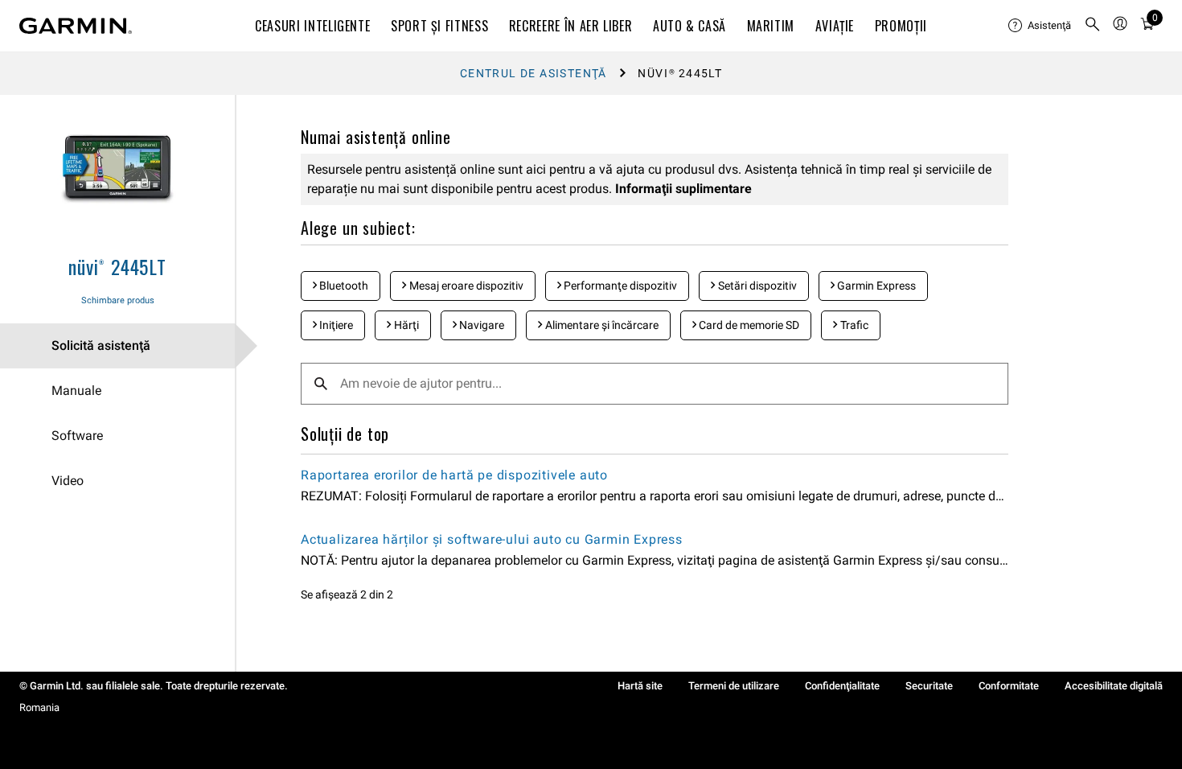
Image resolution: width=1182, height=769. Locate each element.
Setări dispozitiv (756, 285)
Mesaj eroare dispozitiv (465, 285)
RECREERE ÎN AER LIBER (570, 25)
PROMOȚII (901, 25)
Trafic (853, 325)
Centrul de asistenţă (533, 73)
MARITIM (770, 25)
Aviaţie (834, 25)
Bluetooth (342, 285)
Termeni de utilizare (733, 686)
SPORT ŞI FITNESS (439, 25)
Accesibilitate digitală (1114, 686)
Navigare (480, 325)
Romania (39, 707)
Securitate (929, 686)
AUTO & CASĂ (689, 25)
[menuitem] (1039, 25)
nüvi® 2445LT (117, 266)
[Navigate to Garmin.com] (75, 25)
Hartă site (640, 686)
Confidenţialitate (842, 686)
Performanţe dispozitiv (619, 285)
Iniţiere (335, 325)
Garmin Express (875, 285)
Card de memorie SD (747, 325)
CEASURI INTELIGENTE (312, 25)
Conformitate (1009, 686)
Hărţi (405, 325)
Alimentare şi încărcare (601, 325)
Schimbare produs (117, 300)
